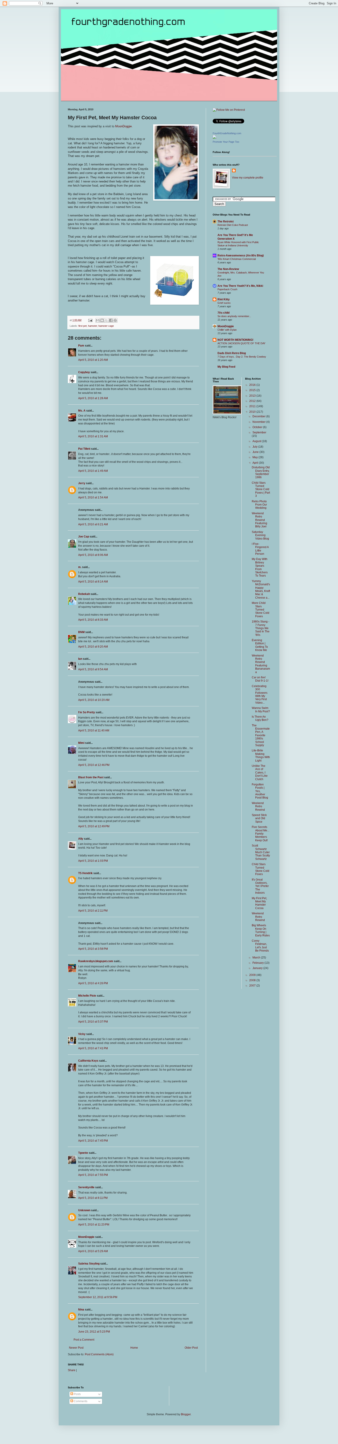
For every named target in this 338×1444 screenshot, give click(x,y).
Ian (80, 658)
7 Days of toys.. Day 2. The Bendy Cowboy (242, 356)
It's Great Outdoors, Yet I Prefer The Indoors (260, 886)
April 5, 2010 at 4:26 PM (93, 983)
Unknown (84, 1210)
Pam (81, 345)
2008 (252, 980)
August (257, 441)
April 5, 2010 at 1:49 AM (93, 470)
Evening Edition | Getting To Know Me (260, 645)
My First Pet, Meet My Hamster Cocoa (259, 903)
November (259, 422)
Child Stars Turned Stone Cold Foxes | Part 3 (261, 489)
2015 (252, 390)
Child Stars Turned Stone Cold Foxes (260, 869)
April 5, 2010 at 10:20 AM (93, 700)
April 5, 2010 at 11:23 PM (93, 1224)
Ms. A (82, 410)
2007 (252, 985)
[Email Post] (90, 320)
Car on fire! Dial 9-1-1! (260, 679)
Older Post (191, 1347)
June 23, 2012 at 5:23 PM (94, 1331)
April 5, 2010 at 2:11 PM (93, 910)
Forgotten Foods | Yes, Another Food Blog (260, 791)
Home (134, 1347)
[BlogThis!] (102, 320)
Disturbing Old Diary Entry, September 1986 (261, 472)
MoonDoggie (123, 126)
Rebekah (84, 594)
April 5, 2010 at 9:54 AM (93, 669)
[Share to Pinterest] (115, 320)
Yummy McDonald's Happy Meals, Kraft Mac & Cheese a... (261, 589)
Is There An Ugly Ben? (260, 718)
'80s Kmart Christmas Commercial (237, 259)
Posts (77, 1394)
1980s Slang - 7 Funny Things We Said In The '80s (260, 628)
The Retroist (226, 221)
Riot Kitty (224, 299)
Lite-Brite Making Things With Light (261, 755)
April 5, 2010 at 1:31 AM (93, 436)
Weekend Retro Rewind (258, 806)
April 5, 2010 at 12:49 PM (93, 826)
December (259, 416)
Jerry (81, 483)
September (259, 432)
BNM (81, 632)
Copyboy (84, 372)
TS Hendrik (85, 873)
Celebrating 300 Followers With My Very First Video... (259, 694)
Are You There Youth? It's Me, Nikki (240, 285)
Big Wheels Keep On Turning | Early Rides (261, 930)
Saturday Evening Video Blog (260, 535)
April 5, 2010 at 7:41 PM (93, 1048)
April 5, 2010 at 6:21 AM (93, 524)
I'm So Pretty (86, 712)
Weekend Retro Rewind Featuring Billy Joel (259, 520)
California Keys (88, 1060)
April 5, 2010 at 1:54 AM (93, 497)
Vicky (82, 1034)
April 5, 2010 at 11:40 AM (93, 730)
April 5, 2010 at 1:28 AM (93, 398)
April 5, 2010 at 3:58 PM (93, 948)
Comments (80, 1401)
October (257, 427)
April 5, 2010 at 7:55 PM (93, 1175)
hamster (92, 325)
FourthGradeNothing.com (227, 133)
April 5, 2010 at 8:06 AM (93, 555)
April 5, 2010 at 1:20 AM (93, 359)
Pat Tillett (84, 448)
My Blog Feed (226, 366)
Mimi (81, 743)
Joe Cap (83, 536)
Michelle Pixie (87, 995)
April (255, 462)
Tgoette (83, 1152)
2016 (252, 385)
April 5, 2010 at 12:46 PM (93, 765)
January (257, 968)
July (255, 446)
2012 (252, 401)
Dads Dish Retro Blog (232, 353)
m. (79, 567)
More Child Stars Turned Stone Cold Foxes (260, 609)
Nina (81, 1309)
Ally (80, 838)
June (255, 452)
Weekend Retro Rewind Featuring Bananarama (261, 664)
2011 (252, 406)
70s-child (223, 312)
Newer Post (76, 1347)
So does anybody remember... (234, 316)
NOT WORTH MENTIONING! (235, 339)
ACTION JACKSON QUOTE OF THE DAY (241, 343)
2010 (252, 411)
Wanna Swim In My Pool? (261, 709)
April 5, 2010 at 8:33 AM (93, 619)
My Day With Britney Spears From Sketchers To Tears (260, 567)
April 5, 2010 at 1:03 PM (93, 860)
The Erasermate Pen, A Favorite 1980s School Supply (261, 735)
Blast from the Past (90, 777)
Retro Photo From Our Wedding (259, 505)
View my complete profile (247, 177)
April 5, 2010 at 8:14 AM (93, 581)
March (256, 957)
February (258, 962)
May (255, 457)
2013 (252, 395)
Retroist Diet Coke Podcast (233, 225)
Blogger (186, 1414)
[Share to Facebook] (111, 320)
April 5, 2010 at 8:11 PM (93, 1198)
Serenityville (86, 1187)
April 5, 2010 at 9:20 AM (93, 646)
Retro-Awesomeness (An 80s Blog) (241, 255)
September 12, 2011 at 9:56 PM (97, 1297)
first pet (82, 325)
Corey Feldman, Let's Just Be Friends (260, 945)
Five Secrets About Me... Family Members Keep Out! (260, 833)
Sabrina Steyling (89, 1263)
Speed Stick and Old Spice (259, 818)
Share (71, 1370)
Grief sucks (224, 302)
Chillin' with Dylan (227, 329)
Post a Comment (84, 1339)
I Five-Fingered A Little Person (260, 548)
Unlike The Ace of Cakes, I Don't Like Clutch (260, 772)
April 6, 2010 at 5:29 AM (93, 1251)
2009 (252, 975)
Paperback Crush (227, 289)
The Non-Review (228, 269)
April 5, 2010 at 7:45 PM (93, 1140)
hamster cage (106, 325)
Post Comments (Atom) (99, 1354)
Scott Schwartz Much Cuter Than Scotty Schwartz (261, 852)
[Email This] (97, 320)
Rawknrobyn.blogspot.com (95, 961)
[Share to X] (106, 320)
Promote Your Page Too (226, 141)
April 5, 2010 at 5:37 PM (93, 1021)
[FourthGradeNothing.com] (214, 137)
